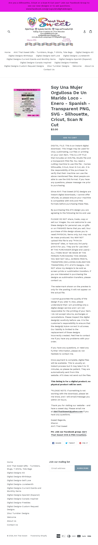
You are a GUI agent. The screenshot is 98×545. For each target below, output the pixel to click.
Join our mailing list (59, 462)
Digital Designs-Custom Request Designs (24, 66)
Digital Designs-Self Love (48, 55)
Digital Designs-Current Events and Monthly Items (31, 59)
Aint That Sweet (20, 536)
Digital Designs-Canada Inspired (35, 62)
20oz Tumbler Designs (58, 66)
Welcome (77, 66)
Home (7, 52)
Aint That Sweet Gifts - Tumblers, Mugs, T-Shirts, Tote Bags (43, 52)
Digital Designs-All (84, 52)
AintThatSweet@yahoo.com (68, 411)
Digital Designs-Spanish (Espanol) (75, 59)
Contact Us (49, 69)
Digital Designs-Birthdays (21, 55)
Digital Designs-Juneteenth (76, 55)
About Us (89, 66)
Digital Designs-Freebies (66, 62)
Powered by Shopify (38, 536)
